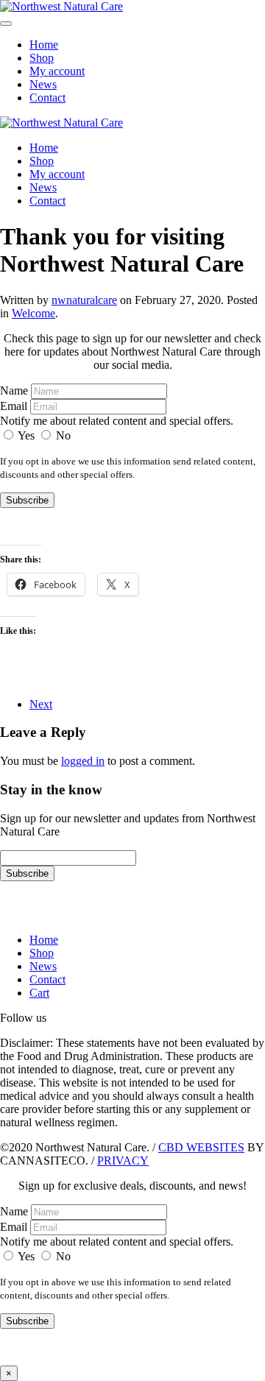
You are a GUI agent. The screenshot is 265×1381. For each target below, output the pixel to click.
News (43, 84)
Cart (39, 992)
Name (14, 390)
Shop (41, 58)
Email (13, 406)
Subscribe (27, 500)
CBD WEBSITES (201, 1147)
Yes (26, 435)
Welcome (33, 313)
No (62, 435)
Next (40, 704)
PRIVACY (123, 1160)
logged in (83, 761)
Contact (47, 97)
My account (57, 71)
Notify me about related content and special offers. (116, 420)
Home (43, 44)
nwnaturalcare (84, 300)
